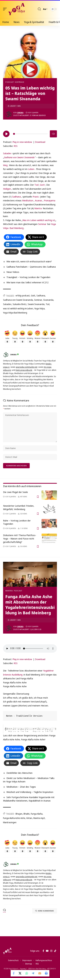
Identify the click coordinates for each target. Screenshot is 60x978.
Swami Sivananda (36, 304)
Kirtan (29, 818)
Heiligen (7, 188)
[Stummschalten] (53, 133)
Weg (5, 165)
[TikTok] (55, 951)
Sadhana (16, 196)
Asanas (38, 200)
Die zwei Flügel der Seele (15, 492)
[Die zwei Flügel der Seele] (49, 495)
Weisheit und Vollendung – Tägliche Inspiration (29, 791)
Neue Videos (12, 271)
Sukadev (7, 153)
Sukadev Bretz (19, 304)
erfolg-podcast (23, 295)
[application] (30, 133)
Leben (31, 169)
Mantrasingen (9, 822)
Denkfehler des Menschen (19, 772)
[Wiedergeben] (6, 134)
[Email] (39, 973)
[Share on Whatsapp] (27, 973)
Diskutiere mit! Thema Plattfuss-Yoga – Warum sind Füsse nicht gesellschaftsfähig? (19, 538)
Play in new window (22, 141)
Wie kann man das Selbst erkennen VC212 (27, 282)
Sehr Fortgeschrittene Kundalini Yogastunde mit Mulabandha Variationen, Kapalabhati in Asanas (28, 799)
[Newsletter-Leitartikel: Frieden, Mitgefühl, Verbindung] (49, 508)
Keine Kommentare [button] (46, 911)
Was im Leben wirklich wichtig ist (38, 220)
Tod (36, 184)
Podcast (9, 82)
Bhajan (19, 813)
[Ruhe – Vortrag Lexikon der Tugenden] (49, 523)
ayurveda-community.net (26, 367)
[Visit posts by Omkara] (8, 114)
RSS (16, 145)
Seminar (42, 224)
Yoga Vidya (39, 308)
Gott (42, 184)
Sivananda (48, 299)
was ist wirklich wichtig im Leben (18, 308)
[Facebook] (43, 951)
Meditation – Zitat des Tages (21, 786)
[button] (5, 9)
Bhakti (27, 813)
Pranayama (49, 200)
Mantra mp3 (39, 818)
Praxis (36, 196)
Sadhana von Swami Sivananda (18, 299)
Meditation (27, 200)
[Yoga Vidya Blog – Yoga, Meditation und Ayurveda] (7, 951)
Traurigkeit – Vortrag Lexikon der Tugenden (28, 277)
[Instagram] (51, 951)
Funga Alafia (36, 813)
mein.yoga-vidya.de (24, 370)
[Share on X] (20, 973)
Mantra (38, 208)
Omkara (20, 113)
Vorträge (19, 82)
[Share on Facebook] (14, 973)
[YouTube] (47, 951)
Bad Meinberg (17, 228)
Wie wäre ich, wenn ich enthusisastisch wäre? (29, 261)
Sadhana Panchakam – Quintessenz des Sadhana (31, 266)
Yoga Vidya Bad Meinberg (15, 312)
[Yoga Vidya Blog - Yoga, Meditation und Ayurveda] (16, 9)
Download (40, 141)
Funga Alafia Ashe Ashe (14, 818)
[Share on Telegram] (33, 973)
